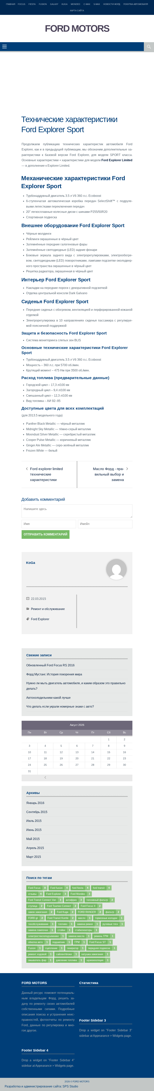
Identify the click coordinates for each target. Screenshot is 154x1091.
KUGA (64, 4)
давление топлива (69, 960)
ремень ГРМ (103, 936)
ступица (35, 906)
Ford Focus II (90, 906)
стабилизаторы (86, 930)
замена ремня (87, 924)
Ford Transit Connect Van (44, 900)
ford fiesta (80, 887)
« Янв (45, 777)
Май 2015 (33, 839)
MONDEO (75, 4)
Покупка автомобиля (135, 4)
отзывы (35, 893)
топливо (65, 924)
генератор (75, 948)
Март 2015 (33, 856)
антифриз (74, 900)
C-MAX (87, 4)
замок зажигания (40, 912)
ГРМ (80, 942)
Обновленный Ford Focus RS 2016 (50, 665)
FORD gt (35, 918)
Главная (10, 4)
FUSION (43, 4)
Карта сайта (77, 10)
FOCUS (21, 4)
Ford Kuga (65, 912)
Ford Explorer (40, 619)
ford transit (101, 887)
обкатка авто (38, 942)
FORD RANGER (89, 912)
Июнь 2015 (34, 829)
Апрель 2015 (35, 848)
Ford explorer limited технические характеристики (46, 474)
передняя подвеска (101, 948)
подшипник (61, 942)
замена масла (78, 936)
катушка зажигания (95, 954)
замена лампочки (40, 930)
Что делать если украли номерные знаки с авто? (60, 706)
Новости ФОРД (111, 4)
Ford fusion (59, 887)
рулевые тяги (113, 924)
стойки (64, 930)
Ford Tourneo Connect (61, 906)
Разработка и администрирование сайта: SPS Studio (41, 1086)
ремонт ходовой (39, 954)
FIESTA (32, 4)
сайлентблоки (66, 954)
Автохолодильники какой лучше (48, 697)
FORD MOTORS (77, 28)
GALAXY (54, 4)
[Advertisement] (77, 88)
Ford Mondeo (80, 893)
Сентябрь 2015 (36, 812)
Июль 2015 (34, 820)
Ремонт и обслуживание (48, 609)
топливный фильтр (99, 900)
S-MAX (97, 4)
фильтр (112, 912)
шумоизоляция (97, 960)
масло (84, 918)
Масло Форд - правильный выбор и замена (108, 474)
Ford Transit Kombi (60, 918)
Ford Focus (37, 887)
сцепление (53, 948)
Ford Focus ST (100, 942)
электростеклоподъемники (46, 936)
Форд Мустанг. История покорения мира (54, 674)
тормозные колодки (108, 918)
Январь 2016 (35, 803)
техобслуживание (40, 924)
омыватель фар (39, 960)
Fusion (34, 948)
